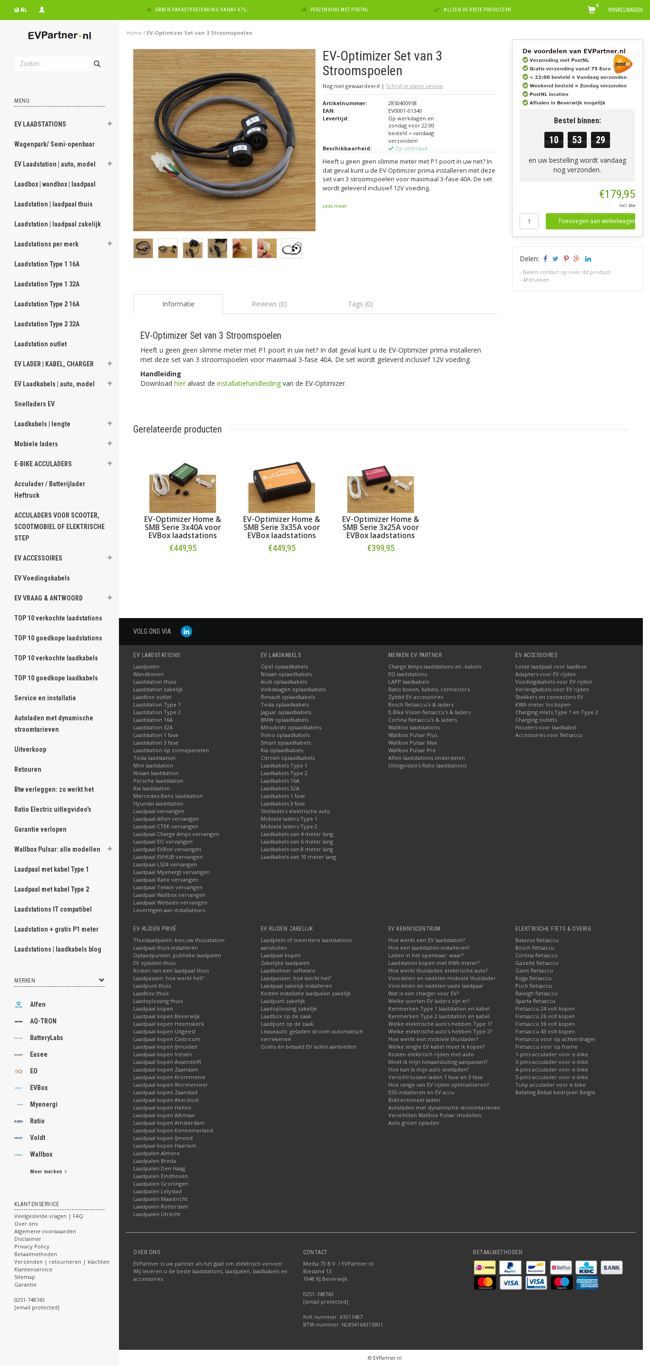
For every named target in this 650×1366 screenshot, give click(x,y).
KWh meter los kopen (543, 704)
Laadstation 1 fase (155, 734)
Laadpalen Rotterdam (160, 1206)
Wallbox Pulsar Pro (412, 750)
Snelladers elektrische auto (295, 811)
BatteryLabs (46, 1038)
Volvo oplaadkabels (285, 734)
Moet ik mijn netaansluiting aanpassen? (437, 1061)
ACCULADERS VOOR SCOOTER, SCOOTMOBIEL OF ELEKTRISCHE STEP (59, 526)
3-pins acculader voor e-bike (551, 1061)
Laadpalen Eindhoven (160, 1175)
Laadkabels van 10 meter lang (298, 856)
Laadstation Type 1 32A (46, 284)
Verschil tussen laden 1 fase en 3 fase (435, 1077)
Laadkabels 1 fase (283, 795)
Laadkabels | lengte (42, 424)
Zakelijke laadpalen (285, 962)
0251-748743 (29, 1299)
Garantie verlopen (40, 829)
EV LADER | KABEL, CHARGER (54, 364)
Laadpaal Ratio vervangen (165, 879)
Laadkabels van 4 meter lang (297, 833)
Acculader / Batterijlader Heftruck (49, 489)
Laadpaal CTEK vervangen (165, 826)
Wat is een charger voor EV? (423, 993)
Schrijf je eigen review (414, 85)
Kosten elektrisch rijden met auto (431, 1054)
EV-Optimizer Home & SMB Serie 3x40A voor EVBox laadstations (182, 527)
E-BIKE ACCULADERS (43, 464)
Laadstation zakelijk (158, 689)
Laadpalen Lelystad (157, 1191)
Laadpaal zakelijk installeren (296, 985)
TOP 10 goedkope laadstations (58, 638)
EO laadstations (407, 674)
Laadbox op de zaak (286, 1016)
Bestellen (182, 568)
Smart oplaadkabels (286, 742)
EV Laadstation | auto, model (55, 164)
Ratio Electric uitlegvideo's (52, 809)
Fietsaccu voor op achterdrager (555, 1038)
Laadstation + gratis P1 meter (56, 929)
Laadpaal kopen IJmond (163, 1137)
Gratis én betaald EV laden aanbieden (308, 1046)
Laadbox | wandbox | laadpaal (55, 184)
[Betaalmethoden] (485, 1266)
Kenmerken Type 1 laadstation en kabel (439, 1008)
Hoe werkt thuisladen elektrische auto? (438, 970)
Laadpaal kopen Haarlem (165, 1145)
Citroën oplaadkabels (288, 757)
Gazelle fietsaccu (537, 962)
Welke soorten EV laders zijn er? (429, 1000)
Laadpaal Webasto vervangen (170, 902)
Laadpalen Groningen (160, 1183)
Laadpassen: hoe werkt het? (168, 978)
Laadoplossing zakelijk (289, 1008)
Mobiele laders (36, 444)
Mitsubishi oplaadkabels (291, 727)
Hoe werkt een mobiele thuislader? (433, 1038)
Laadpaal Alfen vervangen (166, 818)
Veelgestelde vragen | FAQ (48, 1215)
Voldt (37, 1137)
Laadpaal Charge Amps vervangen (176, 833)
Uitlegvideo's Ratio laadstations (427, 765)
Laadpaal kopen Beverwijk (166, 1016)
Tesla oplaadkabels (285, 704)
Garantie (25, 1284)
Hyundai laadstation (158, 803)
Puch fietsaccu (533, 985)
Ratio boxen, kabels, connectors (429, 689)
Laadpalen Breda (154, 1160)
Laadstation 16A (153, 719)
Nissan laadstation (155, 772)
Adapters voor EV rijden (545, 674)
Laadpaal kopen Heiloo (162, 1107)
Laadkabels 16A (280, 780)
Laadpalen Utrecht (156, 1214)
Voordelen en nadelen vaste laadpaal (435, 985)
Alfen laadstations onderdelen (426, 757)
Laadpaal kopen (153, 1008)
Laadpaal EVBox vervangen (167, 849)
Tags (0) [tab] (360, 303)
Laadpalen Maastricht (160, 1198)
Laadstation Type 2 (157, 712)
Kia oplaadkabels (282, 750)
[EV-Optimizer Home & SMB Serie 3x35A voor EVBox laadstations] (281, 479)
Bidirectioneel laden (414, 1099)
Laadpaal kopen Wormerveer (170, 1084)
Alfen (38, 1004)
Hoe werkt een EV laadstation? (426, 939)
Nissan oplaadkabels (286, 674)
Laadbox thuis (150, 993)
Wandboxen (148, 674)
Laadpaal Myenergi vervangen (171, 871)
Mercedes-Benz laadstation (168, 795)
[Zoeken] (96, 58)
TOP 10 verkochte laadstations (58, 618)
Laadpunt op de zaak (287, 1023)
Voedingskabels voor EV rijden (553, 681)
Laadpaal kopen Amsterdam (169, 1122)
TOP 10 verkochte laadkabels (56, 658)
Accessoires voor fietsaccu (548, 734)
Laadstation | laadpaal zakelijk (57, 224)
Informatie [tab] (178, 303)
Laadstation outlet (40, 344)
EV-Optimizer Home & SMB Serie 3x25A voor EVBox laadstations (380, 527)
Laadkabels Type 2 (284, 772)
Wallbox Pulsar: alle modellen (57, 849)
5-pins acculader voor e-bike (551, 1077)
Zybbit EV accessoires (415, 696)
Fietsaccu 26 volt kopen (545, 1016)
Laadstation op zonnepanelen (171, 750)
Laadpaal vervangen (158, 811)
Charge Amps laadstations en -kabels (434, 666)
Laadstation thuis (154, 681)
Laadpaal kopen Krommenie (169, 1077)
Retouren (27, 769)
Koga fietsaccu (533, 978)
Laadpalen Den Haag (159, 1168)
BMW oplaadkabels (284, 719)
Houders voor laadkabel (545, 727)
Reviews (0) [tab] (269, 303)
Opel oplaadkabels (284, 666)
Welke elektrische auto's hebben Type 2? (440, 1031)
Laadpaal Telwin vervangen (168, 887)
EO (34, 1071)
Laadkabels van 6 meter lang (297, 841)
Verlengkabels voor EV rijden (552, 689)
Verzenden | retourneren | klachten (61, 1261)
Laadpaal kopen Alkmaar (164, 1115)
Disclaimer (27, 1238)
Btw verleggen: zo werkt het (54, 789)
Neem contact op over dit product (567, 271)
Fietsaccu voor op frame (546, 1046)
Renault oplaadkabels (288, 696)
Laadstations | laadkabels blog (57, 949)
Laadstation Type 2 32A (46, 324)
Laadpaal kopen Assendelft (167, 1061)
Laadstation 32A (153, 727)
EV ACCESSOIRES (38, 558)
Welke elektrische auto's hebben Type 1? (440, 1023)
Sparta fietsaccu (535, 1000)
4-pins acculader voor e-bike (551, 1069)
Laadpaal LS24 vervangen (165, 864)
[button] (109, 125)
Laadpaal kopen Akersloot (166, 1099)
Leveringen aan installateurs (169, 910)
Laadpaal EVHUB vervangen (168, 856)
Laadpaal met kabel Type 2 (51, 889)
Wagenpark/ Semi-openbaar (54, 144)
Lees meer (335, 206)
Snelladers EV (34, 404)
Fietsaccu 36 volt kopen (545, 1023)
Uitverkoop (30, 749)
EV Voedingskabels (42, 578)
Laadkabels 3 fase (283, 803)
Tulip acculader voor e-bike (550, 1084)
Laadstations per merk (46, 244)
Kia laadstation (151, 788)
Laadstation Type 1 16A (46, 264)
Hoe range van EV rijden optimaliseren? (438, 1084)
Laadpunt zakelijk (283, 1000)
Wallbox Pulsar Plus (412, 734)
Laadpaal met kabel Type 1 (51, 869)
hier (180, 383)
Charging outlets (536, 719)
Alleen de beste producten (477, 9)
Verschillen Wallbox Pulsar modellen (435, 1115)
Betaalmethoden (35, 1254)
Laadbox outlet (152, 696)
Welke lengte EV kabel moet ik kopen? (436, 1046)
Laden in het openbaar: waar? (425, 955)
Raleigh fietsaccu (536, 993)
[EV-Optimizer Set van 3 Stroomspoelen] (224, 142)
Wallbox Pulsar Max (412, 742)
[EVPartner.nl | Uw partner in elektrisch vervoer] (59, 35)
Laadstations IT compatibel (53, 909)
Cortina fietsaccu (536, 955)
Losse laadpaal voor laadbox (551, 666)
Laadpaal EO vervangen (163, 841)
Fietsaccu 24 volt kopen (545, 1008)
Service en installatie (45, 698)
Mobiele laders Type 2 (289, 826)
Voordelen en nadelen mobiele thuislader (442, 978)
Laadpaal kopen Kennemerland (173, 1130)
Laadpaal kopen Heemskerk (168, 1023)
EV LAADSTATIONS (40, 124)
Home (134, 32)
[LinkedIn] (186, 631)
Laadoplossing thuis (158, 1000)
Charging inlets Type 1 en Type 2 (556, 712)
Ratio (37, 1121)
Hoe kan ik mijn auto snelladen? (428, 1069)
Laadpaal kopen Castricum (166, 1038)
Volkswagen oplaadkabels (293, 689)
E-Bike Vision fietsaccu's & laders (429, 712)
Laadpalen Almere (156, 1153)
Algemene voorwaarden (45, 1231)
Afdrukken (536, 279)
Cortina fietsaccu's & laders (422, 719)
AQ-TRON (43, 1021)
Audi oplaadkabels (284, 681)
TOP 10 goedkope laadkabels (56, 678)
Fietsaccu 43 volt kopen (545, 1031)
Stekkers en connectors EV (549, 696)
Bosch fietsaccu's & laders (420, 704)
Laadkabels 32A (280, 788)
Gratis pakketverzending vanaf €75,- (201, 9)
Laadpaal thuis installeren (165, 947)
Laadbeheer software (288, 970)
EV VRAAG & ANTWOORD (48, 598)
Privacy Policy (31, 1246)
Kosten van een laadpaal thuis (171, 970)
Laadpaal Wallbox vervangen (169, 894)
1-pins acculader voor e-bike (551, 1054)
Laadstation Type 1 (157, 704)
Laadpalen (146, 666)
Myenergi (44, 1104)
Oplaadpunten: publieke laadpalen (177, 955)
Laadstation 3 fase (155, 742)
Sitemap (24, 1276)
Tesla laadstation (154, 757)
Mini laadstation (153, 765)
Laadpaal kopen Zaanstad (165, 1092)
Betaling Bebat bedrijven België (555, 1092)
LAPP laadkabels (408, 681)
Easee (39, 1054)
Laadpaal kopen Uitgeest (164, 1031)
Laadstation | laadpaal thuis (53, 204)
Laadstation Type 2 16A (46, 304)
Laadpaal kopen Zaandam (165, 1069)
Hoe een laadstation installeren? (429, 947)
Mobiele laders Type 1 (289, 818)
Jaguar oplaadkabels (286, 712)
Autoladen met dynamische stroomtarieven (53, 723)
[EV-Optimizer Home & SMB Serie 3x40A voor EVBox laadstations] (182, 479)
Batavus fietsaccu (537, 939)
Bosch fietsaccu (534, 947)
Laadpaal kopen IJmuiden (165, 1046)
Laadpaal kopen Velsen (162, 1054)
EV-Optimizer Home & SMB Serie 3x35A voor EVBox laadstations (281, 527)
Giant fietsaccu (534, 970)
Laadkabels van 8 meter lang (297, 849)
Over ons (26, 1223)
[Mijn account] (42, 8)
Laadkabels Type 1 (284, 765)
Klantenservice (33, 1269)
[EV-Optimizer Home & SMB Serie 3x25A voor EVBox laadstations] (380, 479)
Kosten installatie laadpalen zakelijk (306, 993)
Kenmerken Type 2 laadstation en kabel (439, 1016)
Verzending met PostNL (339, 9)
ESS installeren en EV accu (421, 1092)
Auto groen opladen (413, 1122)
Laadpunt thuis (152, 985)
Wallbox (41, 1154)
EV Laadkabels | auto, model (54, 384)
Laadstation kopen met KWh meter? (433, 962)
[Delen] (544, 258)
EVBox (39, 1087)
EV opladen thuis (154, 962)
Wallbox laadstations (414, 727)
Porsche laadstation (158, 780)
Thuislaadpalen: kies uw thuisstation (179, 939)
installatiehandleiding (249, 383)
